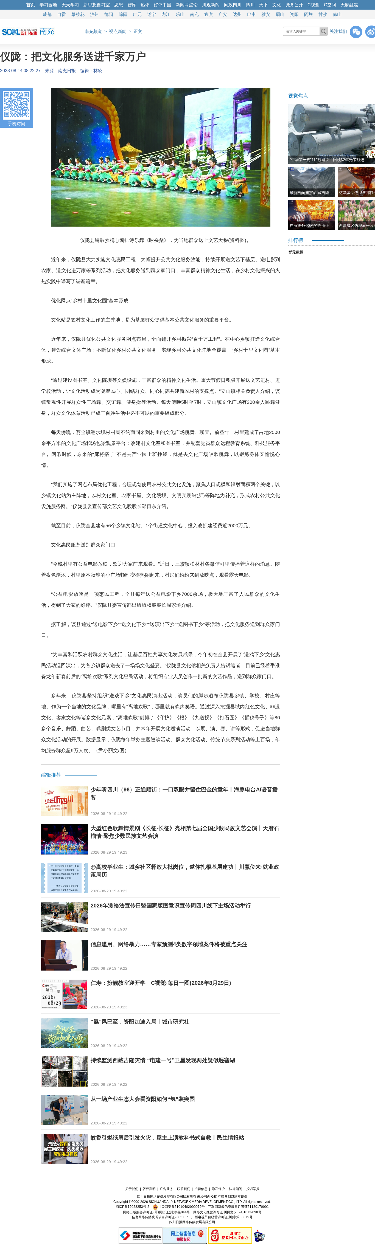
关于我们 (131, 1189)
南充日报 (67, 70)
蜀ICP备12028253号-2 (132, 1207)
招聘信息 (201, 1189)
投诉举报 (252, 1189)
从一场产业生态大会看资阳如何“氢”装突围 (143, 1099)
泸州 (94, 14)
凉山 (337, 14)
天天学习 (70, 4)
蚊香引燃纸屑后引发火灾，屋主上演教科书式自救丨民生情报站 (167, 1138)
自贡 (61, 14)
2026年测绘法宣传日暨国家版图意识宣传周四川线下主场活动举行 (171, 906)
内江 (165, 14)
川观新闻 (211, 4)
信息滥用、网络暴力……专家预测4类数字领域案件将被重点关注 (169, 944)
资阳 (294, 14)
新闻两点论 (187, 4)
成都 (47, 14)
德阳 (108, 14)
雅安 (265, 14)
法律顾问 (235, 1189)
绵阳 (123, 14)
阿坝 (308, 14)
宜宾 (208, 14)
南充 (194, 14)
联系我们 (183, 1189)
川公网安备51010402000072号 (181, 1207)
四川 (250, 4)
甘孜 (322, 14)
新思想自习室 (96, 4)
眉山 (280, 14)
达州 (237, 14)
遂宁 (151, 14)
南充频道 (93, 31)
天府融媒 (349, 4)
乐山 (180, 14)
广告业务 (166, 1189)
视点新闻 (118, 31)
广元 (137, 14)
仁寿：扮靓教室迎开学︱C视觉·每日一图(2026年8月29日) (161, 983)
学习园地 (48, 4)
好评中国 (162, 4)
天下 (263, 4)
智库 (131, 4)
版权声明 (149, 1189)
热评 (145, 4)
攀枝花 (78, 14)
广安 (223, 14)
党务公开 (294, 4)
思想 (118, 4)
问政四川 (233, 4)
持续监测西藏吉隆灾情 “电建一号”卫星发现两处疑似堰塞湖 (163, 1060)
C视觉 (313, 4)
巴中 (251, 14)
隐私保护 (218, 1189)
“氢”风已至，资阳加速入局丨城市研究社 (140, 1022)
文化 (276, 4)
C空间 (330, 4)
